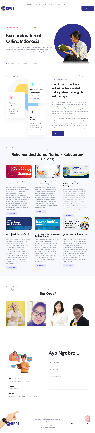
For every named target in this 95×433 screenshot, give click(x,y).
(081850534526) (13, 389)
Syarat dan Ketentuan (49, 419)
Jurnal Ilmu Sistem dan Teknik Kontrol (17, 235)
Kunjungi (57, 133)
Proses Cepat (33, 118)
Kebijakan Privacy (39, 419)
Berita (50, 4)
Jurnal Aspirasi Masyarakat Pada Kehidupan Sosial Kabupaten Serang (75, 184)
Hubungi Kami (15, 348)
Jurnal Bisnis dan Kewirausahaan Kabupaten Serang (47, 183)
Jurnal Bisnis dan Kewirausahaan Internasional (75, 235)
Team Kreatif (15, 286)
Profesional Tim (13, 104)
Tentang (37, 4)
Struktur (57, 4)
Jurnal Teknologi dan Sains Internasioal (16, 183)
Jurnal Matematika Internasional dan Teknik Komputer (47, 235)
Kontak (46, 12)
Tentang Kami (15, 76)
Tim (64, 4)
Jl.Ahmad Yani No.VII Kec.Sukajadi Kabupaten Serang (23, 396)
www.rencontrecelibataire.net (47, 427)
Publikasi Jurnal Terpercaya (36, 91)
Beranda (29, 4)
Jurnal (44, 4)
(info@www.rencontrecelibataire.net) (19, 381)
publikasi (87, 8)
